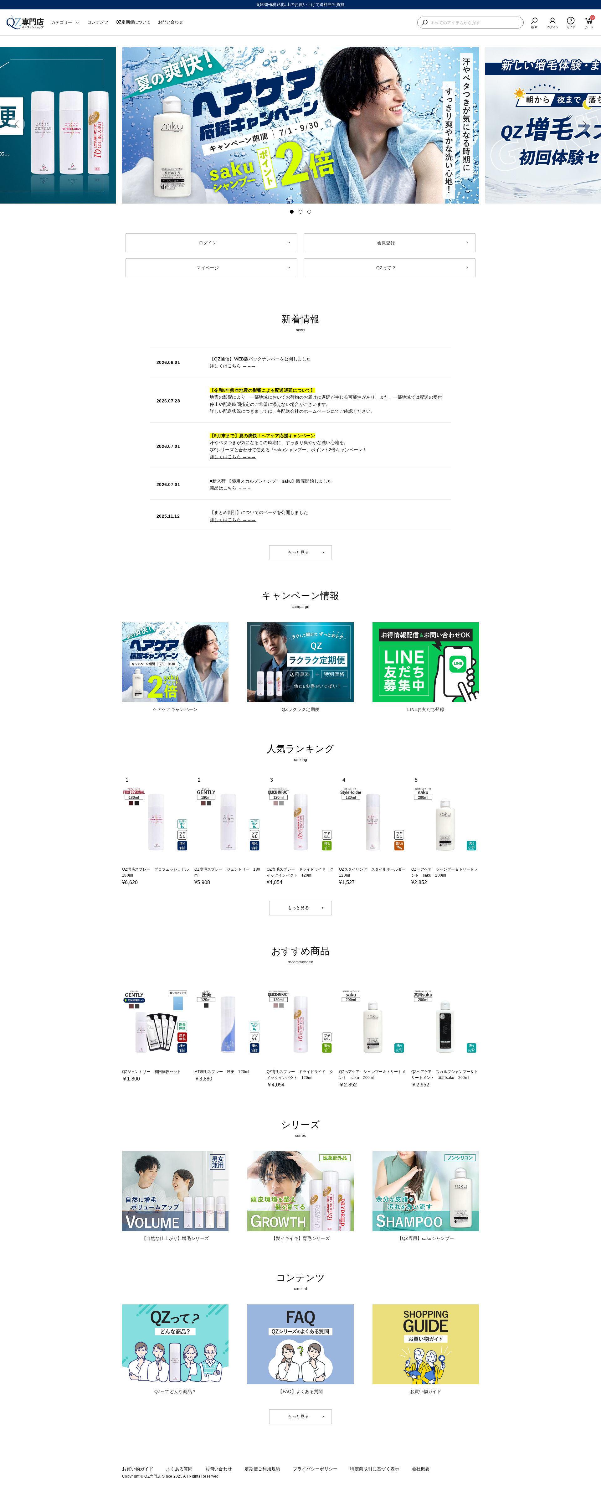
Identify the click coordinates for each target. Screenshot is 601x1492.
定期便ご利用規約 (262, 1468)
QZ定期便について (133, 22)
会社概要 (421, 1468)
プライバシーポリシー (315, 1468)
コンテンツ (97, 22)
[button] (17, 124)
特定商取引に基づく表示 (374, 1468)
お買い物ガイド (137, 1468)
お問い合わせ (170, 22)
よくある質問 (179, 1468)
